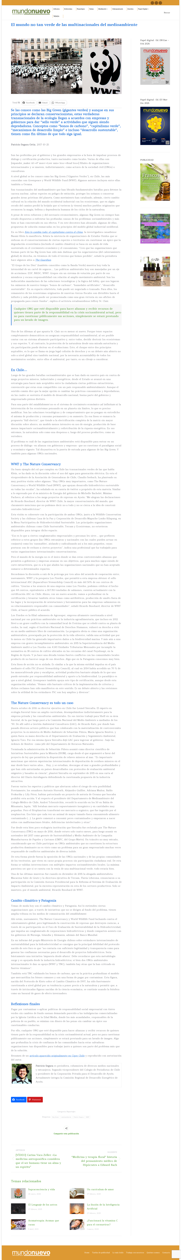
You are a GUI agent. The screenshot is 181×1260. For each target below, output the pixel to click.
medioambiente (66, 1117)
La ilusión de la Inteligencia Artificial (103, 1206)
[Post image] (18, 1193)
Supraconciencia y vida (41, 1189)
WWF (87, 1117)
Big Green (55, 1117)
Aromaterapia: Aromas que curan (43, 1222)
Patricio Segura (79, 1117)
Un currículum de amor (100, 1189)
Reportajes (18, 41)
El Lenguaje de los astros (42, 1204)
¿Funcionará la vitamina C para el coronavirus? (102, 1222)
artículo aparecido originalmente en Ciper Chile (57, 1055)
